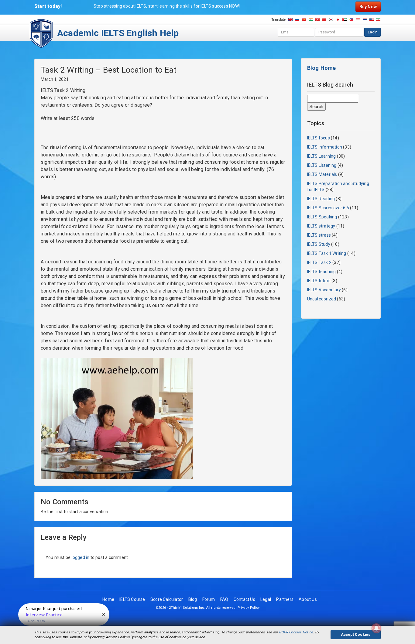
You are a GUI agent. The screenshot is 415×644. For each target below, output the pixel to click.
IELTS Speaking (322, 216)
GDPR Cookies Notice (296, 632)
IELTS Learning (321, 156)
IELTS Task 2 (319, 262)
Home (108, 599)
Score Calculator (166, 599)
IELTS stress (319, 235)
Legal (265, 599)
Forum (208, 599)
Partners (284, 599)
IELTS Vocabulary (324, 289)
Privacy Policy (248, 608)
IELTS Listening (322, 165)
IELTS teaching (321, 271)
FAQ (224, 599)
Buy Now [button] (368, 6)
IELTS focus (318, 137)
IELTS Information (324, 147)
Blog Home (321, 68)
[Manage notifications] (376, 628)
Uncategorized (321, 298)
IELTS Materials (322, 174)
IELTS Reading (321, 198)
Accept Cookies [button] (356, 634)
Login (372, 32)
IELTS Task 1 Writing (326, 253)
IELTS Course (132, 599)
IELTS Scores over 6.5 (328, 207)
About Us (308, 599)
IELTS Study (318, 244)
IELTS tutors (319, 280)
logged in (81, 557)
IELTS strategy (321, 226)
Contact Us (244, 599)
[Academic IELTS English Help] (41, 33)
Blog (192, 599)
